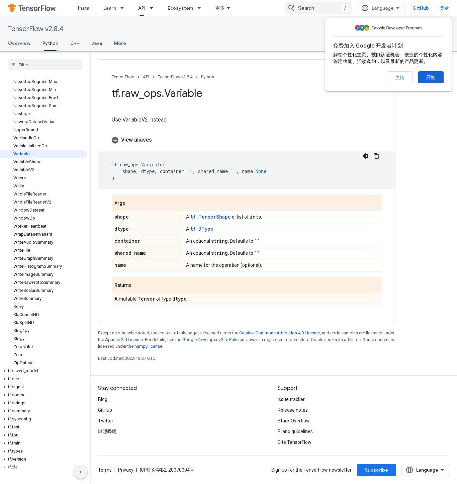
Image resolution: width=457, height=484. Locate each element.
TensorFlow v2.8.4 (35, 29)
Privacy (125, 470)
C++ (74, 43)
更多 (219, 8)
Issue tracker (291, 399)
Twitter (105, 420)
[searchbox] (45, 64)
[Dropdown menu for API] (154, 8)
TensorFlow (123, 76)
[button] (43, 371)
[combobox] (318, 8)
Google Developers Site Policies (213, 339)
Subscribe (376, 470)
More (120, 43)
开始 (431, 77)
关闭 (399, 78)
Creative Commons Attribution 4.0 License (279, 332)
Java (96, 43)
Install (84, 8)
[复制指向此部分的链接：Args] (132, 203)
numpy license (148, 346)
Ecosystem (180, 8)
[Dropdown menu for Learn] (124, 8)
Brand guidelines (295, 431)
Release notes (293, 410)
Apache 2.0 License (124, 339)
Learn (109, 8)
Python (50, 43)
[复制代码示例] (376, 156)
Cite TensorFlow (294, 442)
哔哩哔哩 (107, 431)
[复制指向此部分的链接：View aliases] (158, 140)
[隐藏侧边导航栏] (80, 472)
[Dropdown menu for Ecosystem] (201, 8)
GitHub (421, 8)
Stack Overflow (294, 420)
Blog (102, 399)
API (142, 8)
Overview (19, 43)
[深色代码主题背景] (365, 156)
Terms (105, 470)
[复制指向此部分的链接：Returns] (138, 285)
